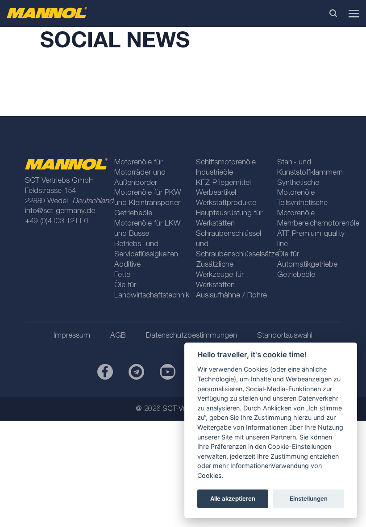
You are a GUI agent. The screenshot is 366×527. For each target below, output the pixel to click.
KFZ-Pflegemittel (223, 183)
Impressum (72, 336)
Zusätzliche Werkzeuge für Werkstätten (220, 275)
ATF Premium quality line (311, 239)
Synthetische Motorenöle (298, 188)
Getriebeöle (133, 213)
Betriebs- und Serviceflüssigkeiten (146, 250)
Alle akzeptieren (232, 498)
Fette (122, 275)
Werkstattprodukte (226, 203)
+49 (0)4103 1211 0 (56, 222)
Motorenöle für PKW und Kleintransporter (147, 198)
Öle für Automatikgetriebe (307, 260)
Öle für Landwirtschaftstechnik (151, 291)
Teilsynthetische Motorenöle (302, 208)
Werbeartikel (216, 193)
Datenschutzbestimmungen (191, 336)
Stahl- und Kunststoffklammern (310, 168)
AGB (118, 336)
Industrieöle (214, 173)
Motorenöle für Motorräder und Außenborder (140, 173)
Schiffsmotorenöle (226, 163)
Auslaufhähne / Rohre (231, 296)
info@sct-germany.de (60, 211)
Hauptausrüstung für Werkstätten (229, 219)
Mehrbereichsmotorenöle (314, 224)
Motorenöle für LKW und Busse (147, 229)
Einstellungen (309, 498)
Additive (127, 265)
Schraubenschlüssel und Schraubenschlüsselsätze (233, 244)
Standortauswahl (284, 336)
